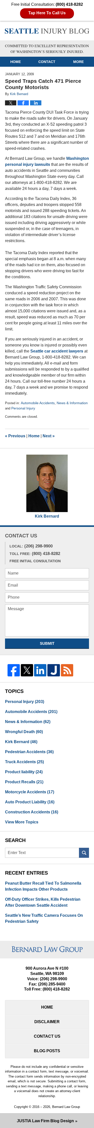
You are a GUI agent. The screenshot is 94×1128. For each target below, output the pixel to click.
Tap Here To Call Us (47, 13)
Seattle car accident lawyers (56, 351)
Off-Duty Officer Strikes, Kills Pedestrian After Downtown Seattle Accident (42, 902)
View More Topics (21, 822)
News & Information (72, 403)
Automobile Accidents (38, 403)
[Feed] (67, 670)
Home (15, 62)
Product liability (24, 772)
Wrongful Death (24, 732)
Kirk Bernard (47, 516)
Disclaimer (47, 1022)
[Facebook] (13, 670)
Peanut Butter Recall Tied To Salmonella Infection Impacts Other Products (43, 886)
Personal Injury (23, 408)
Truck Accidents (24, 762)
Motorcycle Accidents (29, 792)
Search (84, 853)
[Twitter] (27, 670)
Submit (47, 643)
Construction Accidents (31, 812)
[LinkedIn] (40, 670)
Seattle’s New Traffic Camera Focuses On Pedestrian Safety (44, 918)
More (78, 62)
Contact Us (47, 1036)
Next (49, 436)
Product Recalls (24, 782)
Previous (15, 436)
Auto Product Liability (29, 802)
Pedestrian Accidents (29, 752)
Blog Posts (47, 1051)
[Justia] (53, 670)
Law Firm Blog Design (45, 1121)
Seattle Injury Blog (47, 31)
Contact (46, 62)
